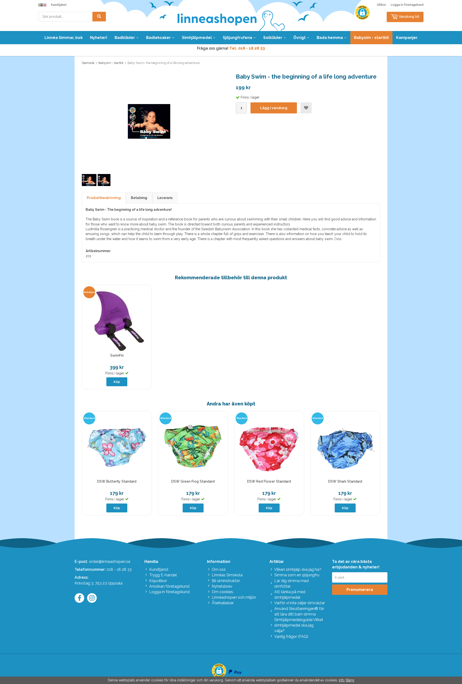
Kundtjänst (59, 4)
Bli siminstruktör (226, 580)
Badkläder (125, 37)
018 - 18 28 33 (119, 569)
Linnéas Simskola (227, 575)
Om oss (219, 569)
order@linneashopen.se (109, 561)
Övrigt (299, 37)
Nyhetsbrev (222, 586)
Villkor (381, 4)
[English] (44, 4)
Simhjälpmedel (197, 37)
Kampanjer (407, 37)
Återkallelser (223, 603)
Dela (337, 239)
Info (342, 680)
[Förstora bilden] (149, 121)
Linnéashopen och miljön (234, 597)
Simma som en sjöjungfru (296, 575)
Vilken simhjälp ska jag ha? (297, 569)
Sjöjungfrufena (237, 37)
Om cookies (222, 592)
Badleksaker (158, 37)
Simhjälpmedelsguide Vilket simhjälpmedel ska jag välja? (298, 625)
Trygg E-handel (163, 575)
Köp (117, 382)
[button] (362, 12)
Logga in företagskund (407, 4)
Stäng (350, 680)
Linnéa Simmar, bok (64, 37)
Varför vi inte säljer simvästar (299, 603)
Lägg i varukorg (273, 108)
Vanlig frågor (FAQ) (291, 636)
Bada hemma (330, 37)
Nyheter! (98, 37)
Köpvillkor (158, 580)
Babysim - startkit (371, 37)
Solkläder (272, 37)
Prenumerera (359, 589)
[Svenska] (40, 4)
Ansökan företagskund (169, 586)
